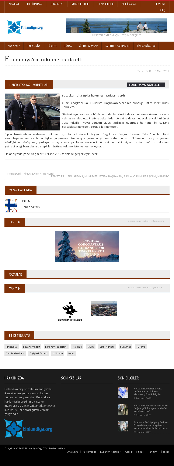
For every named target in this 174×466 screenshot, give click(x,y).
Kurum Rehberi (80, 4)
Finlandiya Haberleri (39, 173)
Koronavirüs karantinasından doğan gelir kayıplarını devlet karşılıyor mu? (150, 408)
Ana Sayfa (14, 46)
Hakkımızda (89, 451)
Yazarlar (14, 4)
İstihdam (58, 353)
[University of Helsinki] (70, 299)
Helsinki (77, 346)
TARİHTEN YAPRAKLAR (117, 46)
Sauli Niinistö (107, 346)
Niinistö (163, 176)
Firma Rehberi (105, 4)
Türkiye (52, 46)
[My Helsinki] (104, 299)
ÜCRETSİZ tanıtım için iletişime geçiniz (116, 35)
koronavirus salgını (56, 346)
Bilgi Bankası (35, 4)
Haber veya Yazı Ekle (144, 85)
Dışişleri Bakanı (38, 353)
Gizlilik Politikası (134, 451)
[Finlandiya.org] (116, 25)
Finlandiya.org (31, 346)
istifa (103, 176)
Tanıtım (152, 451)
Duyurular (57, 4)
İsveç (71, 353)
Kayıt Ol (161, 4)
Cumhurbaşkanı (144, 176)
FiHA (26, 201)
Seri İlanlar (129, 4)
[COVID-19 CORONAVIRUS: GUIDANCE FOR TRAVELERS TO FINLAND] (87, 232)
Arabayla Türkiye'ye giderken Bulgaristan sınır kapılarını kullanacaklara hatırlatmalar (151, 425)
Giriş (163, 10)
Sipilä (127, 176)
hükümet (90, 176)
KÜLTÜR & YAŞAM (88, 46)
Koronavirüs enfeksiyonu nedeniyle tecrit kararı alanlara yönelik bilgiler (148, 391)
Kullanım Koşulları (110, 451)
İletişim (165, 451)
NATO (90, 346)
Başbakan (115, 176)
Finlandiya (34, 46)
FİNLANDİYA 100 (146, 46)
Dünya (68, 46)
